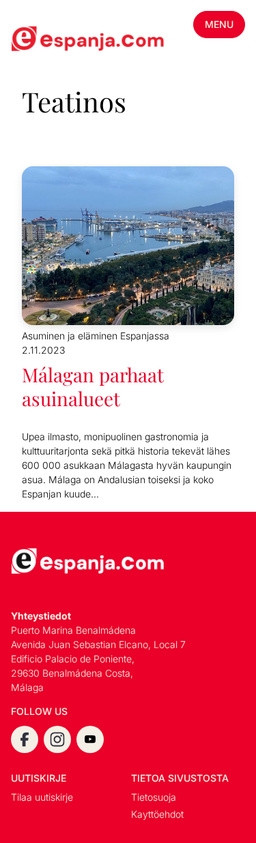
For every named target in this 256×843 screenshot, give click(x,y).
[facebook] (24, 739)
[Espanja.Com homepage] (43, 40)
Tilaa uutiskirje (42, 797)
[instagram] (57, 739)
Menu (219, 24)
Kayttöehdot (157, 814)
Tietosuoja (153, 797)
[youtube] (90, 739)
